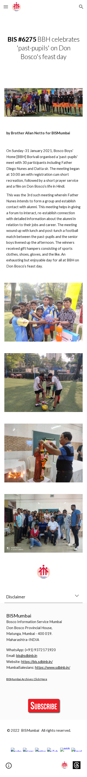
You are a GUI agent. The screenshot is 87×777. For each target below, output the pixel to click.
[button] (6, 6)
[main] (43, 48)
